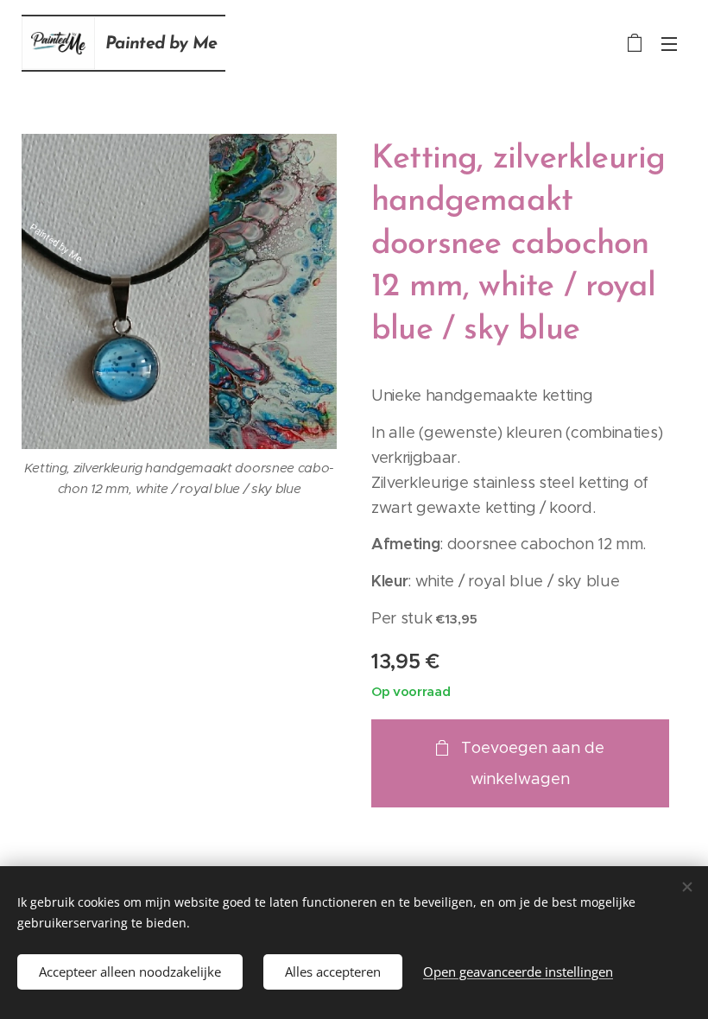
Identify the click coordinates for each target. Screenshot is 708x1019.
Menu (669, 43)
